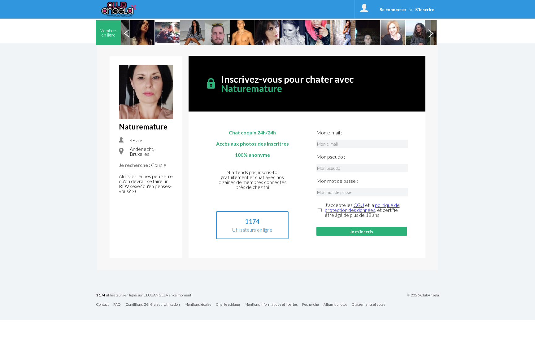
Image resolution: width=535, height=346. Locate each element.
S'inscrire (424, 9)
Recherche (310, 305)
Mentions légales (198, 305)
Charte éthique (228, 305)
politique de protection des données (362, 207)
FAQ (117, 305)
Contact (102, 305)
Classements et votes (368, 305)
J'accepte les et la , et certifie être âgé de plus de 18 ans (362, 210)
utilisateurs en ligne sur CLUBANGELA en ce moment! (144, 295)
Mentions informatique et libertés (271, 305)
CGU (359, 205)
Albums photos (335, 305)
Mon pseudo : (330, 156)
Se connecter (393, 9)
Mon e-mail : (329, 132)
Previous (127, 32)
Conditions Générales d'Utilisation (152, 305)
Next (431, 32)
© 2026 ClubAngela (423, 295)
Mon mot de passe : (337, 180)
